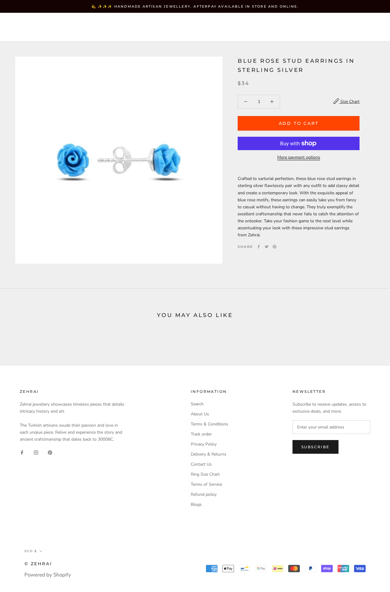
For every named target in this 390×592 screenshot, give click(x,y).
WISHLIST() (305, 27)
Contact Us (201, 464)
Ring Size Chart (205, 474)
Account (274, 27)
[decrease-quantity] (246, 101)
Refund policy (204, 494)
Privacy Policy (204, 444)
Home (22, 21)
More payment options (298, 157)
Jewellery (58, 21)
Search (335, 27)
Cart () (364, 27)
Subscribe (315, 447)
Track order (201, 434)
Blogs (196, 504)
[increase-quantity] (272, 101)
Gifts (82, 32)
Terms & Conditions (209, 424)
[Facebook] (259, 246)
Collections (102, 21)
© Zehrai (38, 563)
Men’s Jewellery (38, 32)
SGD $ (244, 27)
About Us (200, 414)
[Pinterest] (274, 246)
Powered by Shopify (47, 574)
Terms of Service (206, 484)
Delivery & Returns (208, 454)
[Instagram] (36, 452)
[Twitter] (266, 246)
